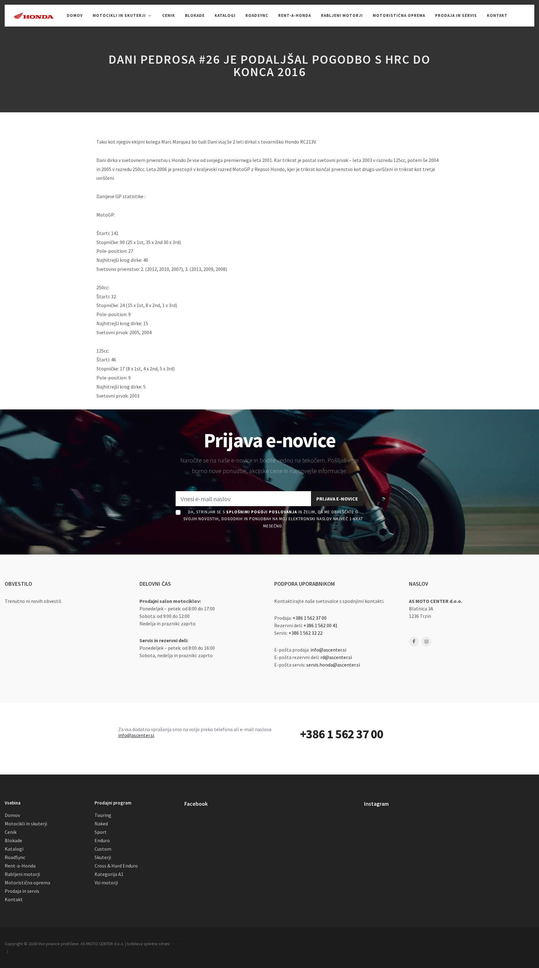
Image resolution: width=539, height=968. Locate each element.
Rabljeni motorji (22, 874)
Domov (12, 815)
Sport (101, 832)
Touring (103, 815)
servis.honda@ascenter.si (333, 665)
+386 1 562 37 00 (310, 618)
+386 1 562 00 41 (320, 625)
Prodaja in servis (22, 891)
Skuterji (103, 857)
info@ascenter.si (328, 650)
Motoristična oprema (27, 882)
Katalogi (14, 849)
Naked (101, 823)
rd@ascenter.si (336, 657)
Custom (103, 849)
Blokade (13, 840)
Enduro (102, 840)
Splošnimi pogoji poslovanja (261, 512)
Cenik (11, 832)
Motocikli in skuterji (26, 823)
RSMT (176, 943)
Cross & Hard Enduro (116, 866)
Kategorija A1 (109, 874)
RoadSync (15, 857)
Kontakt (14, 899)
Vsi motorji (106, 882)
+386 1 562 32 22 (306, 633)
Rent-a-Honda (20, 866)
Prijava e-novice (337, 499)
